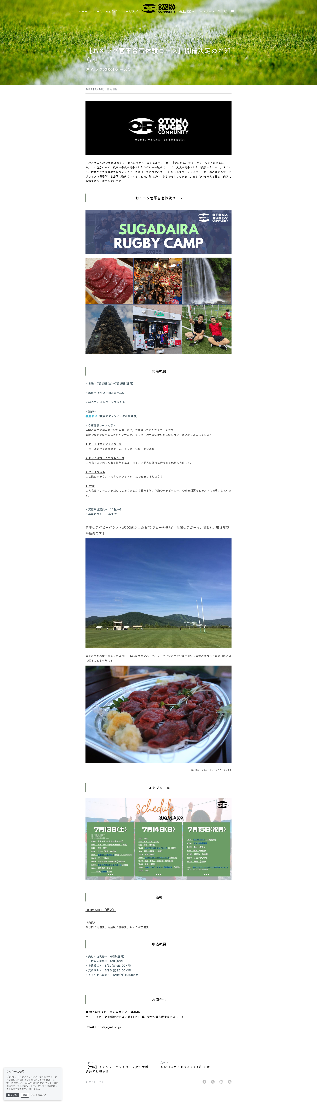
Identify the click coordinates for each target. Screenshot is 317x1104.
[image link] (158, 8)
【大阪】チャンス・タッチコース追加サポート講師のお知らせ (120, 1069)
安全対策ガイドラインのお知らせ (185, 1067)
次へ (162, 1062)
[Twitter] (213, 1082)
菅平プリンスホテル (112, 402)
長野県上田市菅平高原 (110, 393)
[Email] (230, 1082)
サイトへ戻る (96, 1082)
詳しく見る (34, 1089)
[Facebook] (204, 1082)
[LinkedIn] (221, 1082)
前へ (90, 1062)
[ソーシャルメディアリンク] (219, 11)
